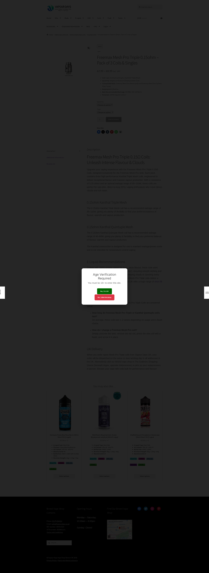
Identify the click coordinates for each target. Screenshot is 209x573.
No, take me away (104, 297)
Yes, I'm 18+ (104, 291)
